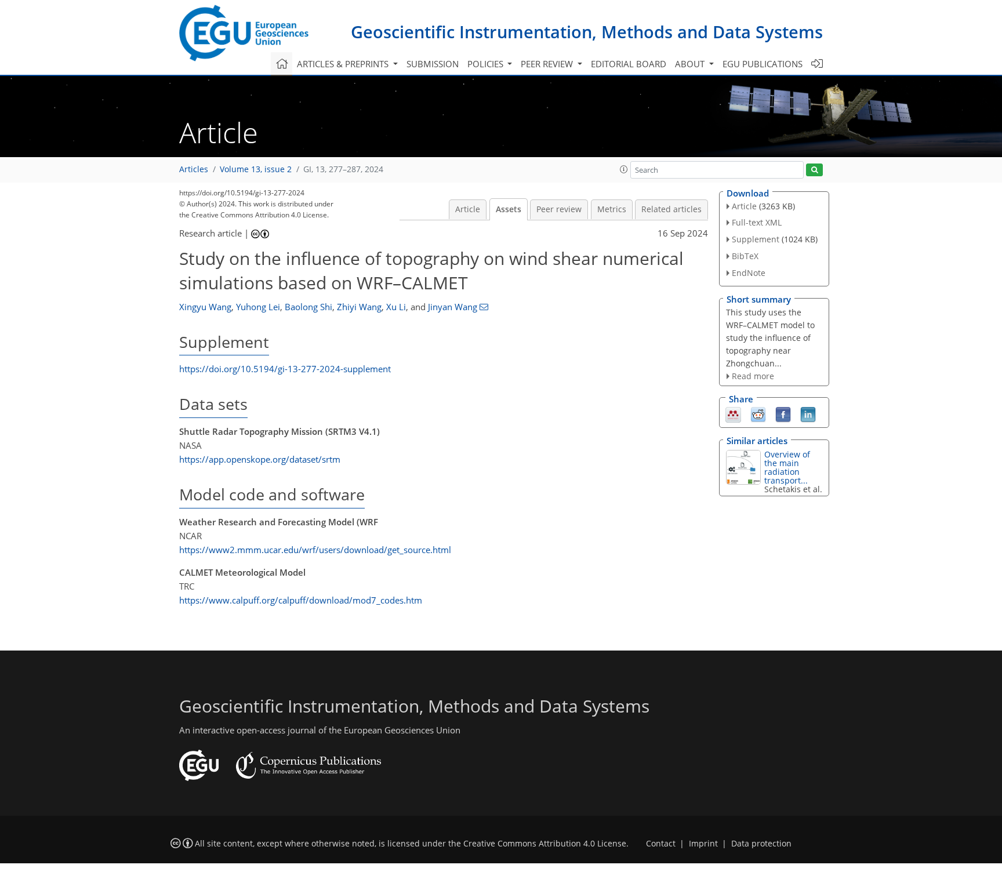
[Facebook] (783, 414)
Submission (432, 64)
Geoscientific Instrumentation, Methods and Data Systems (587, 31)
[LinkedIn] (808, 414)
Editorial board (628, 64)
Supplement (755, 239)
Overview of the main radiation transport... (787, 467)
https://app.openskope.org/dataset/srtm (259, 459)
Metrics (611, 209)
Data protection (761, 843)
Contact (661, 843)
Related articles (671, 209)
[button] (624, 169)
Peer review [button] (548, 64)
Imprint (703, 843)
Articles (193, 169)
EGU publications (763, 64)
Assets (508, 209)
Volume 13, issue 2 (256, 169)
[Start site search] (814, 170)
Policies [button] (486, 64)
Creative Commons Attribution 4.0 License (544, 843)
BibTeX (745, 255)
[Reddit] (758, 414)
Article (467, 209)
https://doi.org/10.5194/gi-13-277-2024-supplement (285, 369)
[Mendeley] (733, 414)
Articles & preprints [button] (344, 64)
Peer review (559, 209)
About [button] (691, 64)
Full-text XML (757, 222)
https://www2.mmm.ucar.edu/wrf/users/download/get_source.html (315, 549)
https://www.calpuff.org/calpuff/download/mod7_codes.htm (300, 600)
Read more (753, 376)
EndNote (748, 272)
